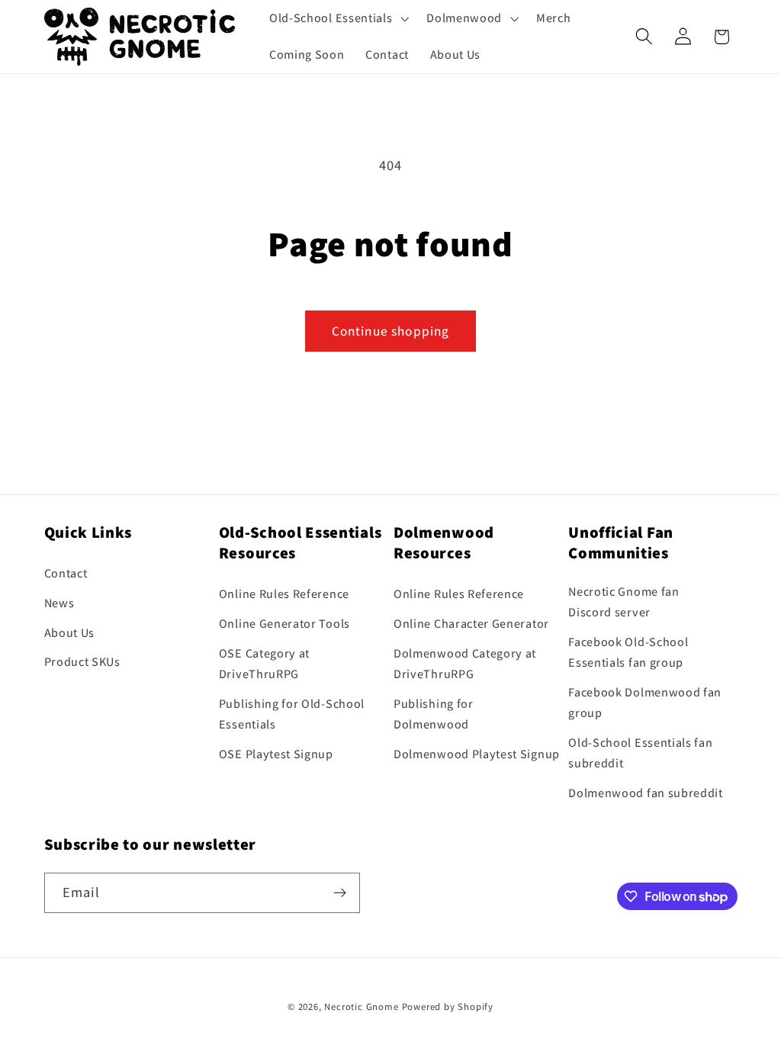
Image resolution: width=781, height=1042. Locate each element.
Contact (66, 573)
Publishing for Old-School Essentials (292, 714)
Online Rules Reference (284, 594)
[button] (337, 18)
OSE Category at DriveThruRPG (264, 663)
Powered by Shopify (448, 1006)
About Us (69, 633)
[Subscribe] (339, 893)
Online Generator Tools (284, 624)
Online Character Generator (471, 624)
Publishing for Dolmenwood (434, 714)
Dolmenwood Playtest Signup (477, 754)
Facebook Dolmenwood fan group (645, 702)
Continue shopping (391, 330)
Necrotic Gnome (361, 1006)
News (59, 603)
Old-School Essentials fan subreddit (640, 753)
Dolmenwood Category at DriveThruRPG (465, 663)
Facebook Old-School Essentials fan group (628, 652)
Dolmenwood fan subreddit (645, 793)
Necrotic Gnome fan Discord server (623, 602)
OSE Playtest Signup (276, 754)
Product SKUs (82, 662)
